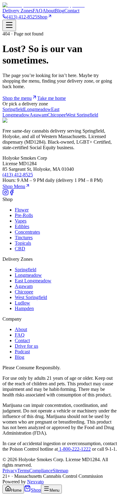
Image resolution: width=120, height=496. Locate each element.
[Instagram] (5, 193)
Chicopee (56, 114)
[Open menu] (9, 25)
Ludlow (22, 302)
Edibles (22, 226)
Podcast (22, 351)
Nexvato (35, 481)
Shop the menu (17, 98)
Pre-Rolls (24, 215)
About (48, 10)
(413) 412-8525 (22, 16)
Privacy (9, 470)
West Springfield (82, 114)
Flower (22, 209)
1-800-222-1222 (74, 449)
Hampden (24, 308)
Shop (42, 16)
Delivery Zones (17, 10)
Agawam (38, 114)
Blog (59, 10)
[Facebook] (12, 193)
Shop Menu (13, 186)
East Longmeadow (33, 280)
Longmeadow (37, 109)
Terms (23, 470)
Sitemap (60, 470)
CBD (20, 248)
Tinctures (24, 237)
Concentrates (27, 232)
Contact (71, 10)
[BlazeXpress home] (43, 5)
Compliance (41, 470)
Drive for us (26, 346)
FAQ (37, 10)
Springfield (13, 109)
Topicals (23, 243)
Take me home (51, 98)
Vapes (20, 220)
